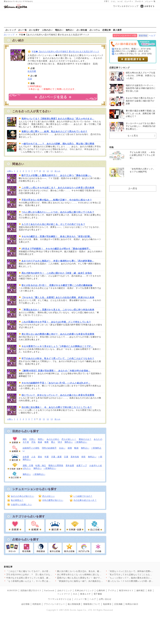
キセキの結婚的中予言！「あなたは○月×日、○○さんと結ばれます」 (56, 383)
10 (40, 171)
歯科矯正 (140, 590)
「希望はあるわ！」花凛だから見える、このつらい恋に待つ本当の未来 (58, 309)
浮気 (33, 442)
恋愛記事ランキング (119, 67)
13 (52, 171)
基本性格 (75, 457)
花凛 (30, 79)
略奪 (47, 442)
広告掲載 (118, 604)
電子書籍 (98, 594)
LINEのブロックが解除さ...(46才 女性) (132, 51)
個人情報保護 (74, 604)
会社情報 (25, 604)
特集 (111, 147)
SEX (60, 442)
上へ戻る (132, 188)
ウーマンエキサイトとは (59, 599)
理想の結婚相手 (49, 448)
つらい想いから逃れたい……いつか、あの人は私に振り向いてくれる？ (58, 212)
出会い (62, 448)
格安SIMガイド (126, 590)
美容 (150, 590)
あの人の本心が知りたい (22, 496)
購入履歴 (117, 29)
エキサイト (149, 6)
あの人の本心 (53, 439)
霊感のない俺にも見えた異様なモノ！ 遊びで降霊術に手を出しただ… (90, 578)
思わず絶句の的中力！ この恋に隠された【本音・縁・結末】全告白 (57, 273)
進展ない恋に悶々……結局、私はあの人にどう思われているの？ (55, 131)
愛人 (53, 442)
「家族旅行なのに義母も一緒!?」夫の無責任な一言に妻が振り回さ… (89, 581)
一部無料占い (81, 442)
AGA (75, 594)
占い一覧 (22, 29)
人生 (33, 457)
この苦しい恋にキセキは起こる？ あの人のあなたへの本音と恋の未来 (58, 187)
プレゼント (139, 1)
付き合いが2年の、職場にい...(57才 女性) (133, 49)
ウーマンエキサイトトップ (125, 6)
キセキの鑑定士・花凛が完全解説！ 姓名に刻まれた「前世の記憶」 (57, 236)
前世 (83, 457)
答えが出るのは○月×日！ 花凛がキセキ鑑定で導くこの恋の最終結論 (57, 285)
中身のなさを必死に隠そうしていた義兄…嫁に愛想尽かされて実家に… (40, 578)
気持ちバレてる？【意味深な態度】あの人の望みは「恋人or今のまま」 (58, 118)
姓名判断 (32, 71)
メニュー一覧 (150, 1)
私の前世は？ (17, 500)
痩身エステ (85, 594)
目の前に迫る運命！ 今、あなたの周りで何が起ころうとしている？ (57, 407)
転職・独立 (40, 465)
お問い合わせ (105, 599)
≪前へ (10, 171)
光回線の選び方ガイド (30, 590)
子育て (106, 1)
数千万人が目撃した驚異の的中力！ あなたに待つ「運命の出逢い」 (57, 175)
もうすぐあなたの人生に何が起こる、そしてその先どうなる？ (53, 224)
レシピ (120, 1)
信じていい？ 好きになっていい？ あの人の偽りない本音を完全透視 (58, 395)
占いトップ (10, 29)
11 (44, 171)
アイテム (112, 590)
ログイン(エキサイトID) (125, 35)
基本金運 (70, 465)
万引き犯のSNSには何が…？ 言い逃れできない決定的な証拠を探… (38, 574)
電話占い (59, 29)
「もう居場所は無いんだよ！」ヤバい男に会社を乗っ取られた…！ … (39, 581)
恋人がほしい (48, 496)
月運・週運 (56, 457)
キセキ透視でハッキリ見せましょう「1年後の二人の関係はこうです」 (57, 346)
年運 (47, 457)
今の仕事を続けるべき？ (85, 500)
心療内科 (101, 590)
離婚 (76, 448)
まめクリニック (64, 590)
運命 (40, 457)
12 (48, 171)
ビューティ (129, 1)
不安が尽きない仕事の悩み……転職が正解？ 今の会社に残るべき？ (57, 200)
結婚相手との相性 (31, 448)
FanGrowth (49, 590)
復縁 (40, 442)
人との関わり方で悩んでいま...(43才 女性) (133, 54)
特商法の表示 (131, 604)
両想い (41, 439)
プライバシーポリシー (54, 604)
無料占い (70, 29)
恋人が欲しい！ (69, 439)
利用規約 (36, 604)
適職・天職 (28, 465)
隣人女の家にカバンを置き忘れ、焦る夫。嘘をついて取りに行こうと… (91, 571)
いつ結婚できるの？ (82, 496)
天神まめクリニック (84, 590)
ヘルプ (152, 35)
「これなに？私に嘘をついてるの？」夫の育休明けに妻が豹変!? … (38, 571)
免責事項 (107, 604)
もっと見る (133, 135)
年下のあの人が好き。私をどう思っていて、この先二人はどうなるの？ (58, 358)
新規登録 (143, 35)
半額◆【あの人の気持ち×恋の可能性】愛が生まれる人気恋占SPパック (65, 51)
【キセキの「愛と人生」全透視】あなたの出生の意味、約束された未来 (58, 297)
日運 (66, 457)
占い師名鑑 (82, 29)
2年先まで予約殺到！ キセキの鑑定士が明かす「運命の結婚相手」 (56, 248)
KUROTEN (12, 590)
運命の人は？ (85, 439)
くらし (113, 1)
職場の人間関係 (55, 465)
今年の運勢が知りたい (52, 500)
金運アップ (81, 465)
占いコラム (95, 29)
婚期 (70, 448)
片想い (32, 439)
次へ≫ (57, 171)
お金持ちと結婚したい (21, 504)
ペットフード (63, 594)
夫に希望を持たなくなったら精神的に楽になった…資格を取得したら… (91, 574)
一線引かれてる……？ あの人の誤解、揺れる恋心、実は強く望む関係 (58, 143)
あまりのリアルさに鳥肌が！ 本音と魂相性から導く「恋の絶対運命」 (58, 261)
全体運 (26, 457)
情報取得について (91, 604)
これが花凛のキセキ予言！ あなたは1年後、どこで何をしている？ (56, 322)
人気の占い (47, 29)
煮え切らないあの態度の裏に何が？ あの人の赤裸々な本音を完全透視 (58, 334)
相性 (25, 439)
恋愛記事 (106, 29)
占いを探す (34, 29)
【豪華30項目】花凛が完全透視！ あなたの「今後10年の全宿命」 (56, 370)
